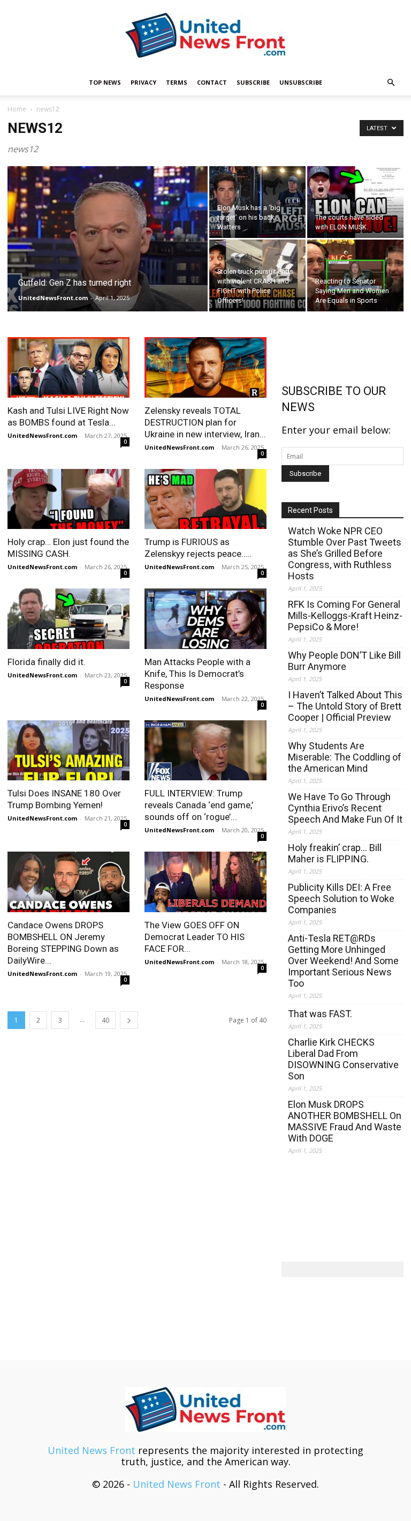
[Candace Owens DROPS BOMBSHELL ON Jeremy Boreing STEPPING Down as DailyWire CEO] (68, 882)
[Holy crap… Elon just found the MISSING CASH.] (68, 499)
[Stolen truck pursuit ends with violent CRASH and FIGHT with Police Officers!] (257, 275)
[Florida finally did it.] (68, 618)
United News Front (91, 1450)
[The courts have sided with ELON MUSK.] (355, 202)
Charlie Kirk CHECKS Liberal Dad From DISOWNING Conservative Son (343, 1059)
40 (105, 1020)
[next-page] (129, 1020)
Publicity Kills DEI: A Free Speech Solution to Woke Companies (341, 898)
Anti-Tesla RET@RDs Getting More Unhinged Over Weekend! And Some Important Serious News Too (343, 961)
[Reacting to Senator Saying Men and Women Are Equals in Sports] (355, 275)
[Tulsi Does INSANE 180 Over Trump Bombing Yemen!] (68, 750)
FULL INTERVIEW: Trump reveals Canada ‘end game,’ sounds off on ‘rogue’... (198, 805)
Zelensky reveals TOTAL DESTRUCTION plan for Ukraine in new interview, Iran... (205, 422)
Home (16, 109)
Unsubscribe (300, 82)
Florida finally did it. (46, 662)
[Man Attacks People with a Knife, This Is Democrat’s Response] (205, 618)
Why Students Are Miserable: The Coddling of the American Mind (344, 757)
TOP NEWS (105, 82)
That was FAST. (320, 1013)
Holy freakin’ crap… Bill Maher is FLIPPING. (335, 853)
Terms (176, 82)
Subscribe (253, 82)
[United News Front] (205, 35)
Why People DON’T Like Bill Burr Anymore (344, 661)
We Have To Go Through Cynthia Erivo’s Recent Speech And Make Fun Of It (345, 808)
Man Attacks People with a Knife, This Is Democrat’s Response (197, 674)
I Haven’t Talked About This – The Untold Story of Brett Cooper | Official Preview (345, 706)
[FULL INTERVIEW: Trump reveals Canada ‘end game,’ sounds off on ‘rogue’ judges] (205, 750)
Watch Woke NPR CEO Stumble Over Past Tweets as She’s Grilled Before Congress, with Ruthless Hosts (344, 553)
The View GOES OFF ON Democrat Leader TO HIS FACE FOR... (194, 937)
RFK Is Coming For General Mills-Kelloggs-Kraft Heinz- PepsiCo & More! (345, 615)
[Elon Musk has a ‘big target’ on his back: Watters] (257, 202)
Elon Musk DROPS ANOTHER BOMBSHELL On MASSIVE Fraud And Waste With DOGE (344, 1121)
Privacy (143, 82)
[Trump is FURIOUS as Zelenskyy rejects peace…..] (205, 499)
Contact (212, 82)
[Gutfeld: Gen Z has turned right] (107, 253)
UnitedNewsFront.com (53, 298)
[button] (391, 82)
